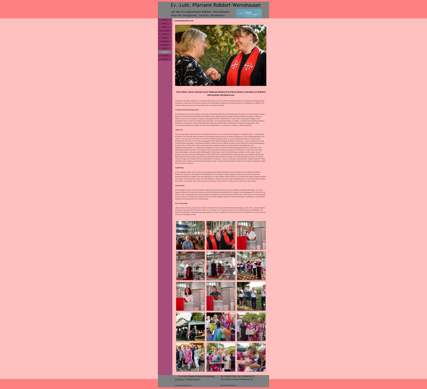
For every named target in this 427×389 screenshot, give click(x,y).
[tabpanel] (220, 153)
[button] (190, 235)
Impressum (165, 59)
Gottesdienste (164, 45)
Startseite (164, 20)
